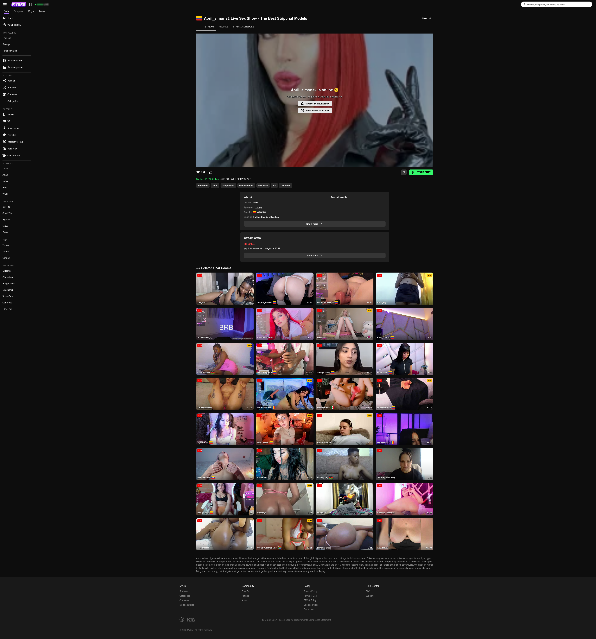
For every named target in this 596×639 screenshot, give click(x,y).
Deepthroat (228, 185)
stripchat (203, 185)
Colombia (261, 211)
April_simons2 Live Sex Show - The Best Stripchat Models (255, 18)
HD (274, 185)
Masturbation (246, 185)
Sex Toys (263, 185)
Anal (215, 185)
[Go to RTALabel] (191, 620)
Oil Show (285, 185)
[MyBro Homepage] (18, 4)
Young (258, 207)
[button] (5, 4)
